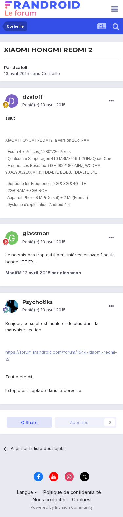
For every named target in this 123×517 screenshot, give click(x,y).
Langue (25, 492)
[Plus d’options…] (111, 101)
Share (31, 422)
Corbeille (51, 73)
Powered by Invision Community (62, 507)
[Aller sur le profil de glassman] (11, 238)
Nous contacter (49, 499)
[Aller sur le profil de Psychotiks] (11, 306)
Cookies (81, 499)
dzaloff (20, 67)
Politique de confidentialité (72, 492)
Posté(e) (44, 104)
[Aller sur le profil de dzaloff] (11, 101)
